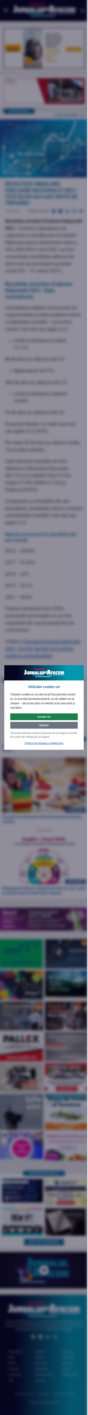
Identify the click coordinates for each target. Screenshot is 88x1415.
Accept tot (42, 716)
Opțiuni (42, 725)
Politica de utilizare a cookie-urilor (42, 743)
